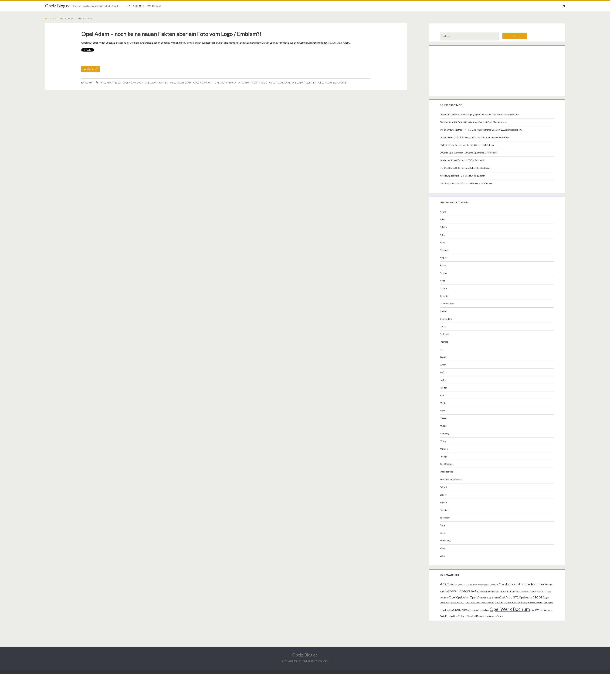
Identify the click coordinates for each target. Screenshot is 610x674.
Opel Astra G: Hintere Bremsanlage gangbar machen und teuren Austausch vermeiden (479, 114)
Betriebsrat (485, 585)
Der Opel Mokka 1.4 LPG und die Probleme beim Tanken (466, 183)
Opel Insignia (524, 602)
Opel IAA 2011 (510, 602)
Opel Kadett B (537, 602)
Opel (452, 597)
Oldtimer (444, 597)
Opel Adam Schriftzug (252, 82)
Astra (442, 280)
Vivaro (443, 548)
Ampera (443, 257)
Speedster (445, 517)
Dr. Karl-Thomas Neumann (526, 584)
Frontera (444, 341)
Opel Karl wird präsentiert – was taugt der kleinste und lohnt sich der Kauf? (474, 137)
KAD (442, 372)
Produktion (451, 616)
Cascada (444, 296)
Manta (443, 403)
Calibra (443, 288)
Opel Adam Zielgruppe (332, 82)
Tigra (442, 525)
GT (441, 349)
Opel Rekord (483, 610)
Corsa (443, 326)
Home (49, 18)
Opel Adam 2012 (110, 82)
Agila (442, 234)
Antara (443, 265)
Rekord (443, 487)
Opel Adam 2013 (132, 82)
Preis (442, 616)
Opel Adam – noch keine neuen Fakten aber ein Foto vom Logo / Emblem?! (171, 33)
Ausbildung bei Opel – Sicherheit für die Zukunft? (462, 175)
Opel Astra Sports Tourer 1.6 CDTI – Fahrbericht (462, 160)
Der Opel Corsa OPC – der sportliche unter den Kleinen (465, 168)
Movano (444, 449)
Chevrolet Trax (447, 303)
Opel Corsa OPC (472, 602)
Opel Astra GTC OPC (532, 597)
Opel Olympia (473, 610)
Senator (443, 494)
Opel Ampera (479, 597)
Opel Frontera (446, 471)
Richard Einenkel (467, 616)
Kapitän (443, 387)
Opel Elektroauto (487, 603)
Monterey (444, 433)
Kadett (443, 380)
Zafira (442, 556)
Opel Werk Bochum (510, 609)
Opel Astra (494, 597)
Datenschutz (135, 6)
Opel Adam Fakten (156, 82)
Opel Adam (462, 597)
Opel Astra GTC (508, 597)
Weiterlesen (91, 69)
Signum (443, 502)
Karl (442, 395)
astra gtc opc (474, 584)
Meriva (443, 410)
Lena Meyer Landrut (528, 592)
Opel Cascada (446, 464)
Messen (443, 418)
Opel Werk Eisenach (541, 609)
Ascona (443, 273)
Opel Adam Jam (203, 82)
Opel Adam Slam (279, 82)
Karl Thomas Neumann (506, 591)
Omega (443, 456)
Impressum (154, 6)
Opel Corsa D (457, 602)
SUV (494, 616)
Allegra (443, 242)
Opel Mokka (460, 609)
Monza (443, 441)
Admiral (443, 227)
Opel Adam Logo (225, 82)
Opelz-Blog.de (58, 5)
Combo (443, 311)
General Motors (457, 591)
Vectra (443, 533)
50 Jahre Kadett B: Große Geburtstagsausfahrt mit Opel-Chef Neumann (473, 122)
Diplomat (444, 334)
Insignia (443, 357)
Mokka (443, 426)
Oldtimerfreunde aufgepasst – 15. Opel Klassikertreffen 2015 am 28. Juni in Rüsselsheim (481, 130)
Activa (443, 212)
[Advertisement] (497, 71)
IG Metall (481, 591)
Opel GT (499, 602)
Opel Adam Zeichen (304, 82)
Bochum (494, 584)
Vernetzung (445, 540)
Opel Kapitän (447, 610)
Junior (443, 364)
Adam (88, 82)
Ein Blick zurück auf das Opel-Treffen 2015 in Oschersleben (467, 145)
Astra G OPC (462, 585)
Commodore (446, 319)
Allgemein (444, 250)
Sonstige (444, 510)
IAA (474, 591)
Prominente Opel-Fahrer (451, 479)
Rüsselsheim (483, 616)
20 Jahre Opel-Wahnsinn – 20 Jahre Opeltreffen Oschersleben (469, 152)
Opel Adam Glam (180, 82)
